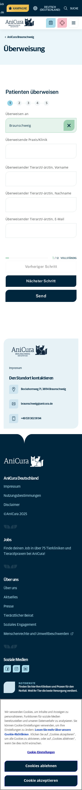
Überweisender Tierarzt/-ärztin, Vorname (36, 167)
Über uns (10, 588)
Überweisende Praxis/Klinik (26, 139)
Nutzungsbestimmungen (22, 495)
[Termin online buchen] (51, 23)
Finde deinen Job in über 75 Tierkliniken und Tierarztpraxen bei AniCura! (37, 551)
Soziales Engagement (20, 624)
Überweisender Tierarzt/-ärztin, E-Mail (34, 219)
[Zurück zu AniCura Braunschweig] (20, 23)
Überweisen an (16, 114)
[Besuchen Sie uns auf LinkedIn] (25, 668)
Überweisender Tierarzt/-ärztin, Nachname (38, 193)
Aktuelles (11, 597)
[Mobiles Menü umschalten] (73, 23)
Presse (9, 606)
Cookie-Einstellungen (41, 752)
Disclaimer (12, 505)
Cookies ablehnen (41, 766)
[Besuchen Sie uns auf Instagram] (16, 668)
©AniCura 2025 (15, 514)
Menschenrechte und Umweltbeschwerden (36, 634)
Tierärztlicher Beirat (18, 615)
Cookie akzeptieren (41, 780)
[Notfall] (62, 23)
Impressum (15, 368)
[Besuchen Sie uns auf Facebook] (7, 668)
